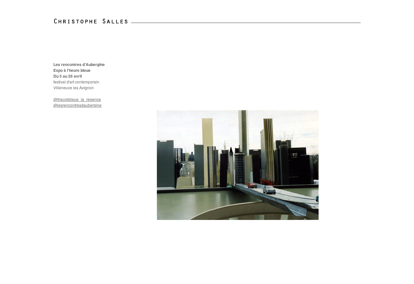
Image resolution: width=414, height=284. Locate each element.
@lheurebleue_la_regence (77, 99)
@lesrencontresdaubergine (77, 105)
